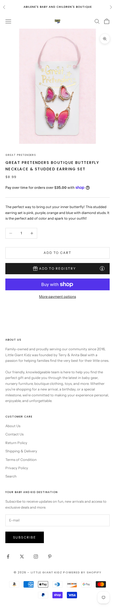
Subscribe (24, 537)
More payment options (57, 296)
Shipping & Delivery (21, 451)
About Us (12, 426)
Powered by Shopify (82, 572)
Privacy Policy (16, 468)
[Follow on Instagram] (36, 556)
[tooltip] (102, 268)
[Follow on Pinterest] (49, 556)
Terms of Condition (21, 459)
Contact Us (14, 434)
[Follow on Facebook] (8, 556)
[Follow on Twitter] (22, 556)
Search (11, 476)
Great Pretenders (20, 155)
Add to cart (58, 253)
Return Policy (16, 443)
